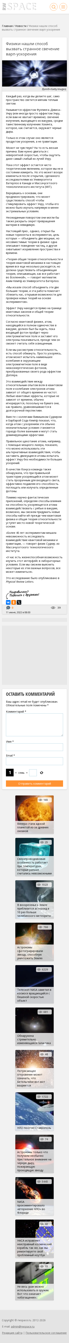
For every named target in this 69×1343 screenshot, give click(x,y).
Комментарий (16, 711)
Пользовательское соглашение (46, 1333)
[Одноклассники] (13, 602)
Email (10, 755)
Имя (10, 741)
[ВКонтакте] (8, 602)
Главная (7, 26)
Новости (20, 26)
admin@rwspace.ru (22, 1326)
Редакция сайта (12, 1333)
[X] (19, 602)
